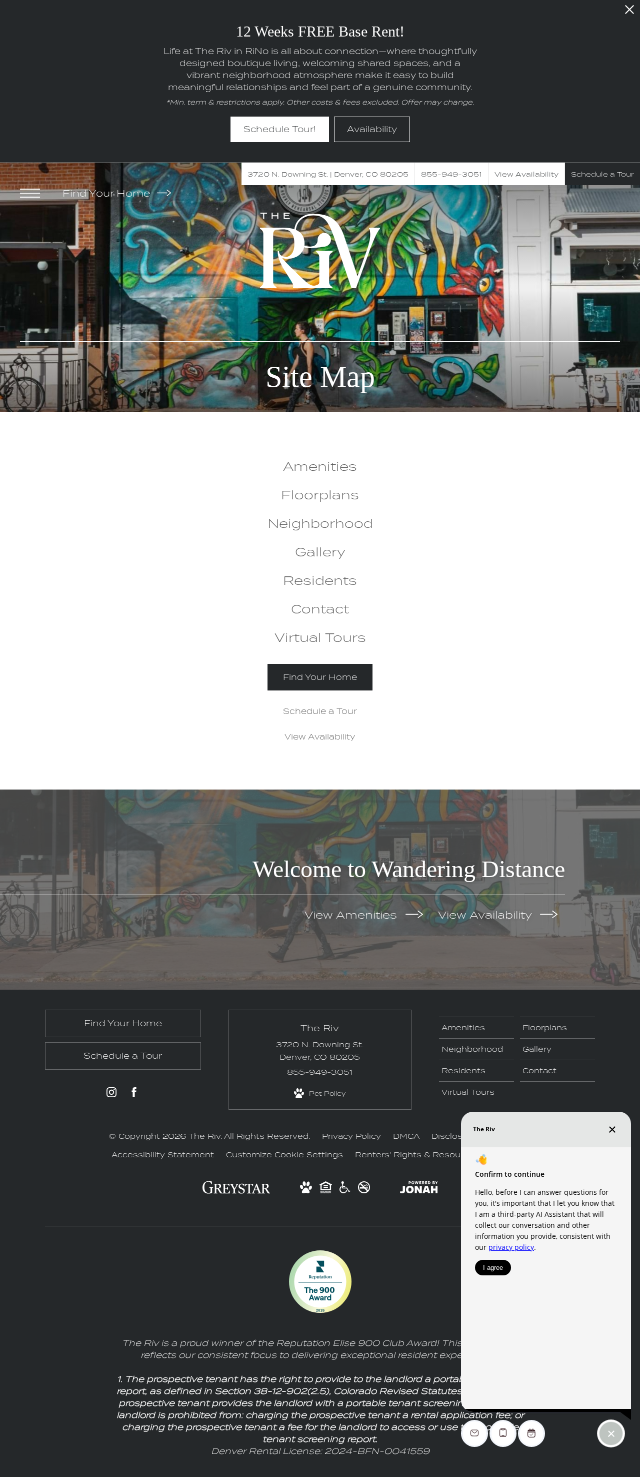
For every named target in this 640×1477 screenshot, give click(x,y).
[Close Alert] (629, 12)
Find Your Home (108, 193)
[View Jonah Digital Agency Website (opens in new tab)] (419, 1189)
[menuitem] (320, 466)
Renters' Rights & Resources (416, 1154)
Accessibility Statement (163, 1154)
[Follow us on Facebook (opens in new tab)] (134, 1094)
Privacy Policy (351, 1136)
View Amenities (352, 914)
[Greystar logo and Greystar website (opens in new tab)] (236, 1192)
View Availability (486, 914)
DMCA (406, 1136)
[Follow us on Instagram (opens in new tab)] (111, 1094)
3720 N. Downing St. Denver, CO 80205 (320, 1051)
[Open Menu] (30, 193)
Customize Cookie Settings (284, 1154)
